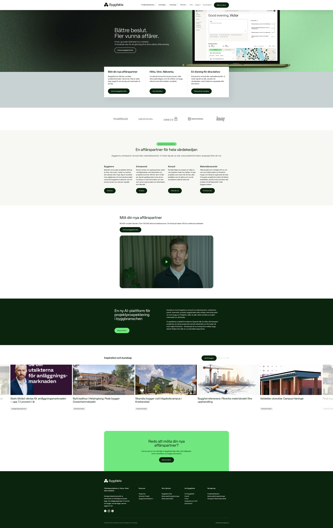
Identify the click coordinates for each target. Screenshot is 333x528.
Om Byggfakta (189, 494)
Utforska (110, 191)
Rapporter (142, 494)
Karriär (187, 496)
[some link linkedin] (113, 511)
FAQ (191, 5)
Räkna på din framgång (201, 91)
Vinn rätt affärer (158, 91)
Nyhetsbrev (189, 503)
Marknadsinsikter (167, 499)
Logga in (198, 5)
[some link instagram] (109, 511)
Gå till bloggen (209, 358)
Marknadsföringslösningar (170, 496)
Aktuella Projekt (144, 496)
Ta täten (141, 191)
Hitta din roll (175, 191)
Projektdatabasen (213, 494)
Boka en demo (221, 5)
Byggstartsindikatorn (146, 499)
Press (186, 499)
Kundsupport (207, 5)
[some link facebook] (106, 511)
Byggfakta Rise (167, 494)
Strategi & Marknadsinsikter (216, 499)
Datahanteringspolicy (222, 523)
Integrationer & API (191, 501)
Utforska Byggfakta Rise (125, 50)
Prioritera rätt (207, 191)
